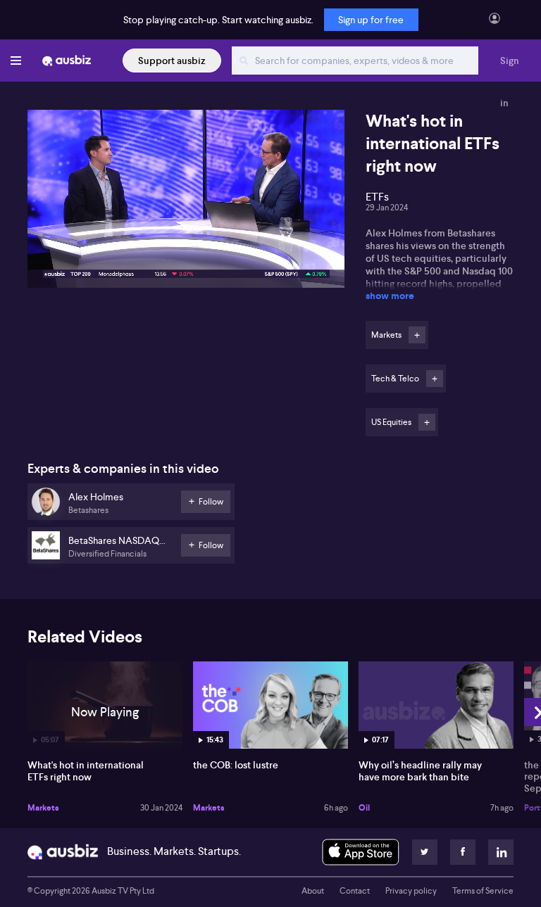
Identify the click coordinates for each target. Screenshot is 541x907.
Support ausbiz (172, 60)
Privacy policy (411, 890)
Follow (417, 334)
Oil (364, 807)
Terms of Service (483, 890)
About (312, 890)
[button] (190, 203)
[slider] (186, 237)
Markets (43, 807)
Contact (355, 890)
